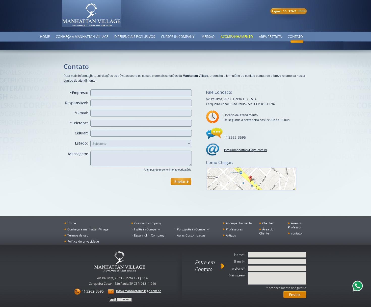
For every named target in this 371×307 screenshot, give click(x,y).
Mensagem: (78, 153)
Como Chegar (251, 179)
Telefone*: (238, 268)
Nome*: (240, 254)
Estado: (81, 143)
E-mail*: (240, 261)
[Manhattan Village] (91, 13)
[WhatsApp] (357, 286)
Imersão (207, 36)
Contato (295, 36)
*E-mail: (81, 112)
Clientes (268, 223)
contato (296, 233)
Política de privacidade (83, 241)
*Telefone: (79, 123)
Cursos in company (177, 36)
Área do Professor (295, 225)
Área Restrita (270, 36)
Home (45, 36)
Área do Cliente (266, 231)
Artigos (231, 235)
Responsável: (76, 102)
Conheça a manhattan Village (88, 229)
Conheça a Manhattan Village (82, 36)
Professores (234, 229)
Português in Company (193, 229)
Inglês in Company (147, 229)
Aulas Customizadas (191, 235)
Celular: (81, 133)
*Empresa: (79, 92)
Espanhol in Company (149, 235)
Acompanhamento (237, 36)
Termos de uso (77, 235)
